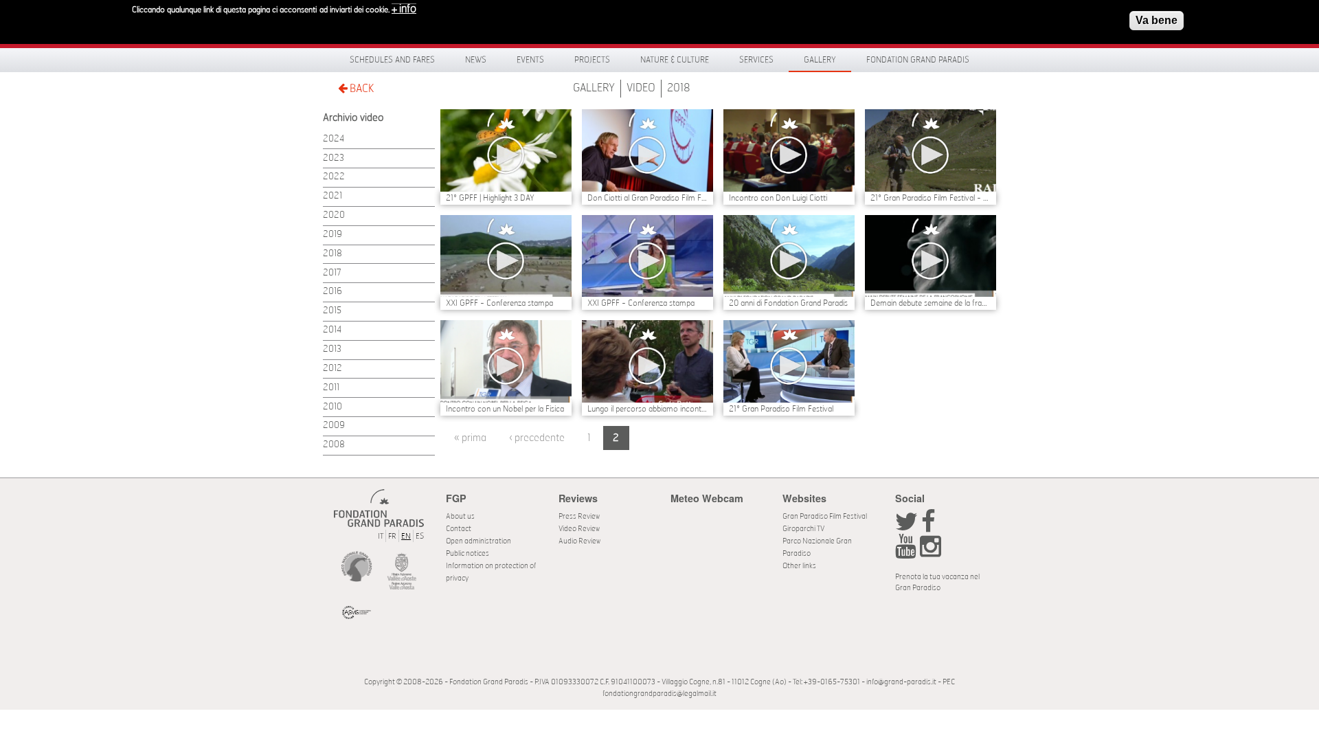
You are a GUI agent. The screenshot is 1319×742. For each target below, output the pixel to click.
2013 (332, 349)
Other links (799, 566)
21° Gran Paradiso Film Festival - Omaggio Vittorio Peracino (930, 198)
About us (460, 516)
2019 (332, 234)
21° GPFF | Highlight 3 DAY (490, 198)
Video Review (579, 528)
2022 (334, 176)
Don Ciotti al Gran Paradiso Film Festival (647, 198)
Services (756, 60)
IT (380, 536)
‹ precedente (537, 438)
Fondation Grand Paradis (917, 60)
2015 (332, 310)
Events (530, 60)
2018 (678, 87)
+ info (404, 8)
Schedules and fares (392, 60)
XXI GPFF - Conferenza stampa (499, 303)
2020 (334, 215)
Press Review (579, 516)
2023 (333, 158)
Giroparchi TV (803, 528)
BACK (361, 88)
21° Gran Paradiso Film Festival (781, 409)
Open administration (478, 541)
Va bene (1156, 20)
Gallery (820, 60)
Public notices (467, 553)
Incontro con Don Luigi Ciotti (778, 198)
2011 (331, 387)
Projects (592, 60)
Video (641, 87)
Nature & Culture (674, 60)
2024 (333, 139)
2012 (332, 368)
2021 (332, 196)
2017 (332, 273)
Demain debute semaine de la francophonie (930, 303)
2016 (332, 291)
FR (392, 536)
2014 (332, 330)
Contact (458, 528)
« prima (470, 438)
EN (406, 536)
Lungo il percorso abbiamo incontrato (647, 409)
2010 (332, 407)
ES (420, 536)
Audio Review (579, 541)
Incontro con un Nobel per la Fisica (505, 409)
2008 (334, 444)
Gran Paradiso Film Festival (824, 516)
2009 (334, 425)
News (475, 60)
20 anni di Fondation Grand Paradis (788, 303)
